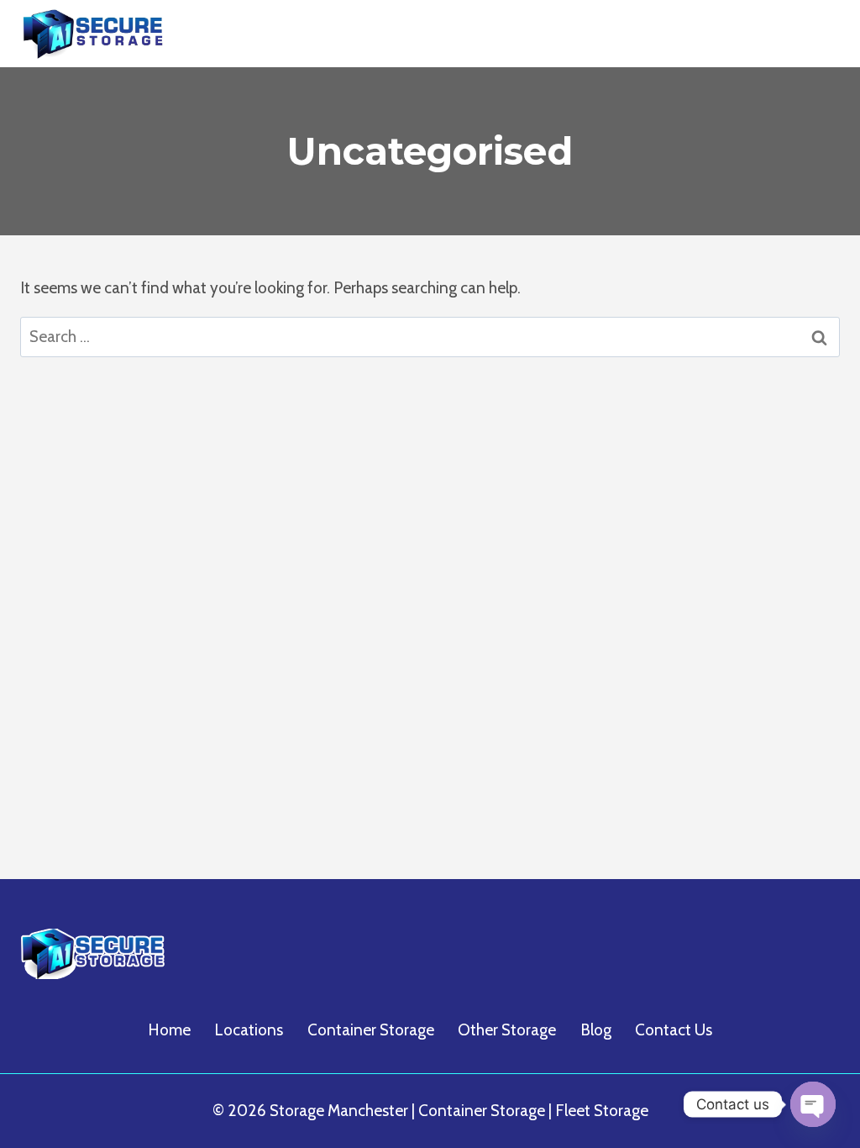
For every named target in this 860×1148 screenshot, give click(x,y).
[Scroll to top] (817, 1089)
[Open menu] (820, 33)
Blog (595, 1030)
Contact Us (673, 1030)
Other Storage (507, 1030)
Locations (248, 1030)
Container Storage (370, 1030)
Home (169, 1030)
